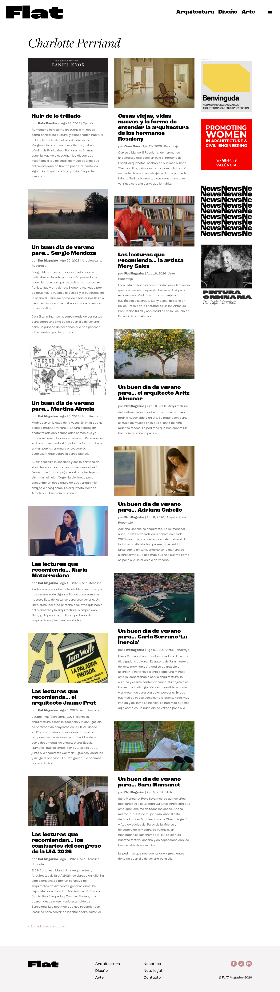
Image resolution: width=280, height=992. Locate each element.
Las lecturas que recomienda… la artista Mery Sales (150, 260)
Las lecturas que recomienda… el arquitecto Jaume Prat (64, 697)
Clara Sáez (132, 146)
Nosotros (152, 964)
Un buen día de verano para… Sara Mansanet (149, 782)
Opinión (88, 123)
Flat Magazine (48, 260)
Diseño (227, 13)
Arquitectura (195, 13)
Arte (248, 13)
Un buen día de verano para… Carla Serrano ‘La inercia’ (152, 637)
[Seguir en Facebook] (234, 964)
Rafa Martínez (48, 123)
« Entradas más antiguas (46, 926)
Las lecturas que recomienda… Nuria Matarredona (59, 570)
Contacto (152, 978)
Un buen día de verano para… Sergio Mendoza (64, 250)
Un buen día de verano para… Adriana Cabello (150, 507)
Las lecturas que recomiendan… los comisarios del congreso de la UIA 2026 (66, 843)
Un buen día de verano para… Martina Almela (63, 406)
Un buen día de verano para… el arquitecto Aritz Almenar (154, 393)
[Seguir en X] (241, 964)
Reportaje (39, 265)
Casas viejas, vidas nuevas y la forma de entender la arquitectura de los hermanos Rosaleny (153, 127)
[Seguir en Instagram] (249, 964)
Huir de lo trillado (56, 116)
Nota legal (152, 971)
